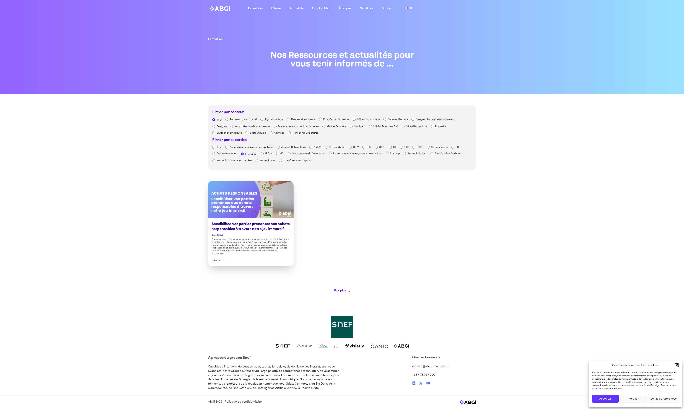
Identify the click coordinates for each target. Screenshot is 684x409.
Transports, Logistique (305, 133)
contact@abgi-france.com (430, 366)
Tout (219, 120)
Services (279, 133)
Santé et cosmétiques (229, 133)
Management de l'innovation (308, 153)
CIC (369, 147)
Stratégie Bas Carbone (448, 153)
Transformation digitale (296, 160)
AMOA (318, 147)
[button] (677, 365)
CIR (406, 147)
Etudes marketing (227, 153)
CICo (382, 147)
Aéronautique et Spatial (243, 119)
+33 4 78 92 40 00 (424, 375)
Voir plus (340, 290)
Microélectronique (416, 126)
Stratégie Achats (417, 153)
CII (395, 147)
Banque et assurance (303, 119)
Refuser (633, 398)
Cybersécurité (439, 147)
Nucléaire (440, 126)
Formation (251, 154)
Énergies (222, 126)
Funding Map (321, 8)
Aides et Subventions (293, 147)
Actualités (297, 8)
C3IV (356, 147)
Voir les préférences (664, 398)
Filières (276, 8)
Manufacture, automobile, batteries (298, 126)
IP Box (268, 153)
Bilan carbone (337, 147)
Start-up (395, 153)
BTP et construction (368, 119)
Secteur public (258, 133)
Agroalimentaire (274, 119)
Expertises (255, 8)
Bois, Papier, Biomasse (336, 119)
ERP (458, 147)
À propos (345, 8)
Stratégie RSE (268, 160)
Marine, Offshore (336, 126)
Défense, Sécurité (398, 119)
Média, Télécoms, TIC (385, 126)
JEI (282, 153)
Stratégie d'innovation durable (234, 160)
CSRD (419, 147)
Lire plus (216, 260)
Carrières (366, 8)
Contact (387, 8)
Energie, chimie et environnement (435, 119)
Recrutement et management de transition (357, 153)
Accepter (605, 398)
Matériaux (360, 126)
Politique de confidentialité (243, 401)
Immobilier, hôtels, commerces (252, 126)
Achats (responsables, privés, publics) (251, 147)
